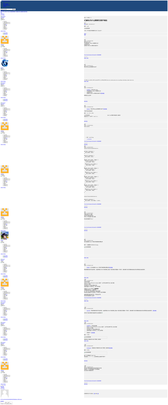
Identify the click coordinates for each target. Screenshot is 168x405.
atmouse (2, 67)
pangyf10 (2, 260)
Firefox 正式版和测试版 (11, 11)
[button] (85, 33)
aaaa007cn (2, 44)
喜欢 (87, 58)
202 (6, 267)
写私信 (4, 31)
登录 (1, 10)
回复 (1, 12)
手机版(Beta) (15, 399)
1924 (6, 51)
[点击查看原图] (95, 28)
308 (6, 24)
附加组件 (4, 6)
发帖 (1, 386)
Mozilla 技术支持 (7, 399)
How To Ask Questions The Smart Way (90, 54)
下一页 (4, 385)
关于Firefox (2, 399)
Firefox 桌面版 (5, 4)
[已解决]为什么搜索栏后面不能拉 (21, 11)
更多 (85, 24)
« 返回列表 (2, 387)
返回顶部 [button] (2, 401)
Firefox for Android (6, 5)
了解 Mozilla (20, 399)
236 (6, 247)
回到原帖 (102, 93)
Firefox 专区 (5, 11)
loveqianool (2, 17)
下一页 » (3, 15)
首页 (1, 11)
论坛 (4, 2)
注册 (3, 10)
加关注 (2, 31)
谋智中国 (11, 399)
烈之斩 (2, 240)
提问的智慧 (99, 54)
